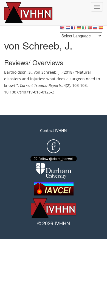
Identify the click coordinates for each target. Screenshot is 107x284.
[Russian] (95, 29)
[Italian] (84, 29)
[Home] (34, 12)
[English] (62, 29)
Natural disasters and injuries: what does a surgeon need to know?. (52, 79)
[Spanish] (100, 29)
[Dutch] (68, 29)
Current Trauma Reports (41, 85)
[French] (73, 29)
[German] (79, 29)
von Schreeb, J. (47, 72)
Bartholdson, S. (18, 72)
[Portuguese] (90, 29)
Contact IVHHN (53, 130)
